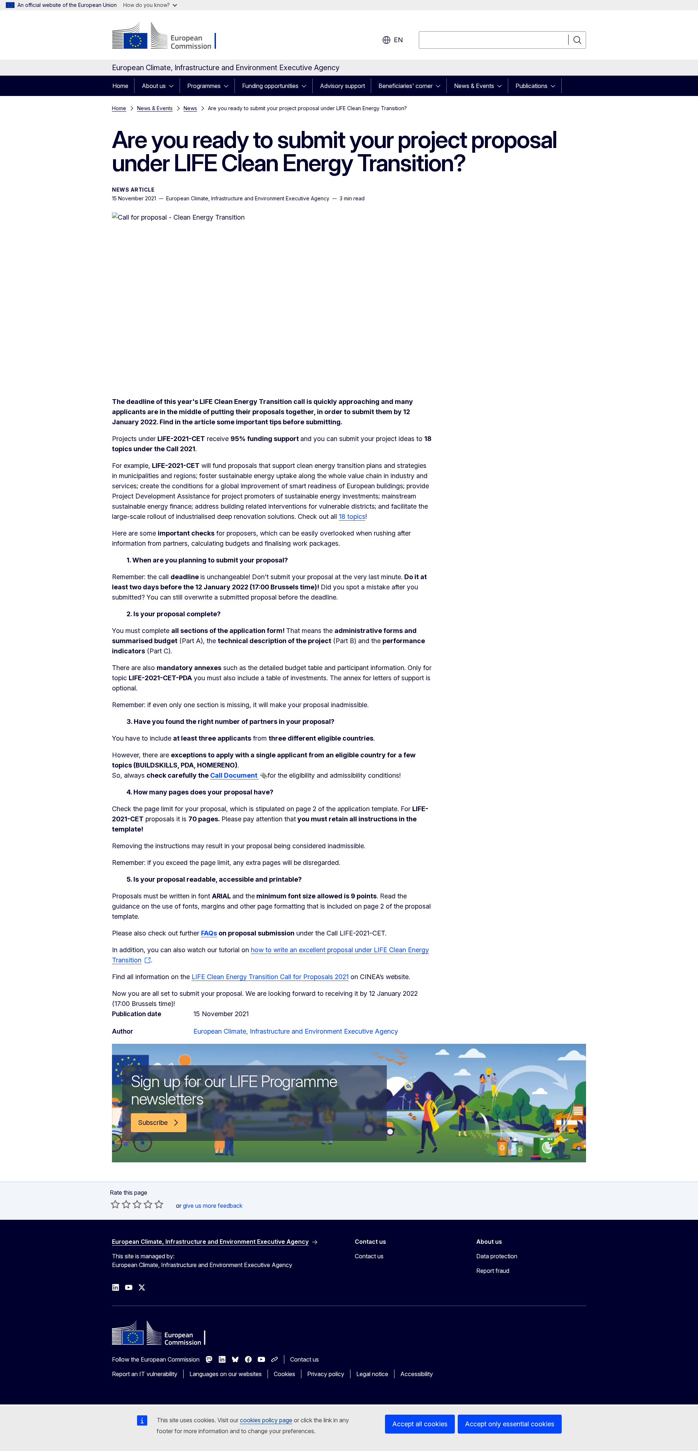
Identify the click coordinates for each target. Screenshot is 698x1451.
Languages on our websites (225, 1374)
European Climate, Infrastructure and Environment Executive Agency (295, 1031)
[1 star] (115, 1204)
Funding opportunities (270, 85)
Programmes (204, 85)
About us (154, 85)
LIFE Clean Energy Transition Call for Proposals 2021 (270, 977)
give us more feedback (212, 1205)
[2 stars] (121, 1204)
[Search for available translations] (264, 775)
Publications (531, 85)
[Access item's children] (173, 86)
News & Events (474, 85)
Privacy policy (325, 1374)
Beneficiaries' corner (405, 85)
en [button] (398, 40)
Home (120, 85)
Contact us (369, 1256)
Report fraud (492, 1270)
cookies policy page (266, 1420)
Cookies (284, 1374)
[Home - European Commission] (170, 36)
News (190, 108)
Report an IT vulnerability (144, 1374)
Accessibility (416, 1374)
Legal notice (372, 1374)
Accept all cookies (420, 1424)
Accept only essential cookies (509, 1424)
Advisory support (342, 85)
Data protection (496, 1256)
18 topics (352, 516)
